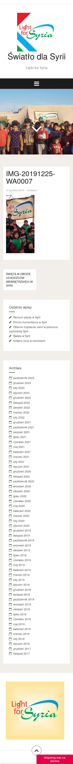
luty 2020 (19, 521)
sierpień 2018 (21, 609)
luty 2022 (19, 417)
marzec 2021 (21, 457)
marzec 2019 (21, 575)
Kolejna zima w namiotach (29, 341)
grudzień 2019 (22, 530)
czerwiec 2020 (22, 501)
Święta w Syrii (21, 336)
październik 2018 (23, 599)
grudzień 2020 (22, 471)
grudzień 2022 (22, 398)
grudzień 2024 (22, 383)
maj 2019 (19, 565)
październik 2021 (23, 427)
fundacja (32, 190)
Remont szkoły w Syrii (26, 317)
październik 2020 (23, 481)
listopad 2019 (21, 535)
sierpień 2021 (21, 432)
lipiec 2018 (19, 614)
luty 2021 (19, 462)
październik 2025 (23, 378)
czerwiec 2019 (22, 560)
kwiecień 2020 (22, 511)
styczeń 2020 (21, 525)
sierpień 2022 (21, 407)
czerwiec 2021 (22, 442)
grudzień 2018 (22, 590)
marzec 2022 (21, 412)
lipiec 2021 (19, 437)
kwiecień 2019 (22, 570)
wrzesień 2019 (22, 545)
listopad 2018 (21, 594)
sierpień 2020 (21, 491)
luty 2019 (19, 580)
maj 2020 (19, 506)
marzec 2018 (21, 634)
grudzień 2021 (22, 422)
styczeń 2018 (21, 644)
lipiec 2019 (19, 555)
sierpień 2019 (21, 550)
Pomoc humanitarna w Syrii (30, 322)
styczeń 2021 (21, 466)
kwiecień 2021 (22, 452)
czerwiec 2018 (22, 619)
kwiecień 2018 (22, 629)
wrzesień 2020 (22, 486)
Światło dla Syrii (37, 56)
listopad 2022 (21, 403)
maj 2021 (19, 447)
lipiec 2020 (19, 496)
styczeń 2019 (21, 585)
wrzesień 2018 (22, 604)
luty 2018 (19, 639)
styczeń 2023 (21, 393)
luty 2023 (19, 388)
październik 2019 (23, 540)
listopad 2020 (21, 476)
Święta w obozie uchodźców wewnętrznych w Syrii (19, 279)
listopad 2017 (21, 653)
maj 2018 (19, 624)
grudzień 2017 (22, 649)
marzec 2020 (21, 516)
